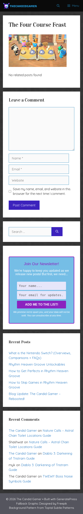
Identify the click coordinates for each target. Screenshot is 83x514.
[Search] (57, 231)
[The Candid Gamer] (20, 6)
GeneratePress (67, 499)
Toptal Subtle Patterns (59, 508)
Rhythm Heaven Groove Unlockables (37, 364)
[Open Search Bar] (58, 6)
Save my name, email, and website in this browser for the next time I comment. (41, 191)
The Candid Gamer (23, 430)
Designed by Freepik (53, 503)
